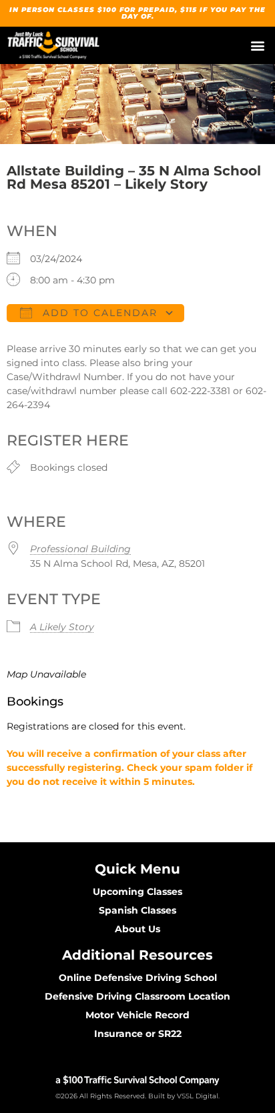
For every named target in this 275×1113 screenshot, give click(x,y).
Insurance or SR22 (138, 1034)
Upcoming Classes (137, 892)
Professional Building (80, 549)
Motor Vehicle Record (137, 1015)
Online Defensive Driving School (138, 978)
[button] (257, 46)
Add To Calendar (98, 313)
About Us (137, 929)
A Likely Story (62, 627)
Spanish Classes (137, 910)
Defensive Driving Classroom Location (137, 996)
